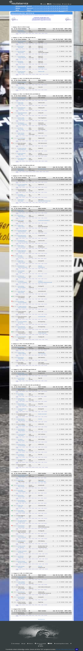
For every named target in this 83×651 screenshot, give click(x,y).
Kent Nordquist (21, 500)
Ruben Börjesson (21, 541)
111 (17, 556)
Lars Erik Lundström (22, 321)
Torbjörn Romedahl (22, 405)
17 (17, 56)
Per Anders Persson (22, 520)
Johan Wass (20, 449)
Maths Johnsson (21, 420)
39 (17, 153)
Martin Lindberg (21, 425)
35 (17, 551)
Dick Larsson (20, 495)
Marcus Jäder (21, 129)
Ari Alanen (20, 439)
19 (17, 133)
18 (17, 46)
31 (17, 87)
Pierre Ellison (21, 159)
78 (17, 240)
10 (17, 61)
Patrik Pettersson (21, 107)
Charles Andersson (22, 409)
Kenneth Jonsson (21, 71)
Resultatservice (41, 619)
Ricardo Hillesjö (21, 597)
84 (17, 210)
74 (17, 434)
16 (17, 169)
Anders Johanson (21, 153)
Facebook (44, 4)
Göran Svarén (21, 292)
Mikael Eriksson (21, 444)
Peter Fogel (20, 114)
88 (17, 561)
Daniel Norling (21, 527)
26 (17, 51)
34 (17, 276)
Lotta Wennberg (21, 583)
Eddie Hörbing (21, 398)
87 (17, 429)
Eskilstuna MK (41, 71)
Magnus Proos (21, 379)
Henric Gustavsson (22, 537)
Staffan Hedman (21, 450)
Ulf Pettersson (21, 276)
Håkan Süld (20, 505)
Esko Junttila (20, 358)
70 (17, 245)
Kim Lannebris (21, 134)
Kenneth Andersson (22, 230)
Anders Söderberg (22, 576)
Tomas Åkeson (21, 87)
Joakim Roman (21, 199)
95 (17, 581)
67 (17, 291)
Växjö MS (40, 266)
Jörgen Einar (20, 260)
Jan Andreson (21, 301)
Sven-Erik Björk (21, 271)
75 (17, 597)
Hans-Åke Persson (22, 235)
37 (17, 281)
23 (17, 138)
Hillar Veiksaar (21, 72)
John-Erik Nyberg (21, 287)
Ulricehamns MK (41, 316)
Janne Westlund (21, 326)
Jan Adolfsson (21, 547)
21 (17, 194)
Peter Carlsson (21, 133)
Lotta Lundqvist (21, 581)
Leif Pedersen (21, 454)
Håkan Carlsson (21, 185)
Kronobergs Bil (41, 267)
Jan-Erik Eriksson (21, 51)
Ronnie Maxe (21, 52)
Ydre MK (40, 419)
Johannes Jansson (22, 328)
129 (17, 347)
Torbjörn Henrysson (22, 551)
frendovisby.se (41, 67)
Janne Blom (20, 490)
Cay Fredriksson (21, 56)
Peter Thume (21, 245)
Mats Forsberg (21, 455)
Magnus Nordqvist (22, 82)
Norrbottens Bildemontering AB (45, 282)
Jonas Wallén (21, 510)
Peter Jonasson (21, 419)
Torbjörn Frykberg (22, 353)
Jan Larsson (20, 322)
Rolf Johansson (21, 266)
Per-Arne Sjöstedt (22, 41)
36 (17, 444)
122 (17, 495)
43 (17, 117)
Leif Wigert (20, 410)
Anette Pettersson (22, 149)
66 (17, 388)
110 (17, 520)
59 (17, 97)
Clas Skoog (20, 194)
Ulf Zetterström (21, 240)
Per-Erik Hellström (22, 501)
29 (17, 184)
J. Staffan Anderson (22, 306)
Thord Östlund (21, 525)
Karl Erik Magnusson (22, 124)
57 (17, 321)
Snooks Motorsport (42, 333)
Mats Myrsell (21, 357)
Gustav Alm (20, 517)
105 (17, 566)
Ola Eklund (20, 128)
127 (17, 485)
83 (17, 454)
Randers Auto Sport (42, 414)
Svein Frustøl (21, 220)
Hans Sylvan (20, 201)
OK (77, 649)
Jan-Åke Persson (21, 522)
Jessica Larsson (21, 496)
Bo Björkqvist (21, 109)
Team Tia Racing (41, 353)
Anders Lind (20, 557)
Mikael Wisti (20, 480)
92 (17, 536)
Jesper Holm (20, 104)
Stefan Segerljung (22, 250)
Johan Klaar (20, 47)
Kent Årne (20, 567)
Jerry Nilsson (21, 257)
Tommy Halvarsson (22, 236)
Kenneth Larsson (21, 459)
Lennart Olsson (21, 378)
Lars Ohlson (20, 393)
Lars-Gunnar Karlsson (22, 241)
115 (17, 326)
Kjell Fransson (21, 485)
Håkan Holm (20, 102)
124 (17, 398)
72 (17, 592)
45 (17, 102)
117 (17, 225)
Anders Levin (21, 169)
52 (17, 459)
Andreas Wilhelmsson (22, 374)
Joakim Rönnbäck (21, 31)
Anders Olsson (21, 352)
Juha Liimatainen (21, 98)
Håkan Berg (20, 154)
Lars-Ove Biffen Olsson (23, 475)
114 (17, 525)
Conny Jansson (21, 211)
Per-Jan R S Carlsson (22, 562)
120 (17, 510)
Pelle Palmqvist (21, 429)
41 (17, 271)
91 (17, 409)
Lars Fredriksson (21, 138)
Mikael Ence (20, 42)
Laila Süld (20, 506)
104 (17, 546)
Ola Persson (20, 552)
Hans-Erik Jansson (22, 231)
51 (17, 286)
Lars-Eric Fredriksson (22, 184)
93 (17, 500)
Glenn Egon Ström (22, 158)
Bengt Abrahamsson (22, 112)
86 (17, 235)
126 (17, 480)
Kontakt (65, 4)
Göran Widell (21, 395)
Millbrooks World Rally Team (44, 201)
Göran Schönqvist (22, 277)
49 (17, 378)
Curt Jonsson (21, 281)
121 (17, 352)
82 (17, 255)
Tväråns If (40, 281)
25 (17, 41)
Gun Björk (20, 272)
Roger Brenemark (22, 388)
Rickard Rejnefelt (21, 195)
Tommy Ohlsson (21, 262)
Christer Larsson (21, 546)
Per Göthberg (21, 347)
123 (17, 490)
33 (17, 123)
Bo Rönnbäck (21, 30)
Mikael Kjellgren (21, 430)
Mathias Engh (21, 373)
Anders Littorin (21, 226)
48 (17, 266)
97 (17, 505)
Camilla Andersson (22, 148)
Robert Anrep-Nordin (22, 267)
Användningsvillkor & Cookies (62, 643)
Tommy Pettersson (22, 57)
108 (17, 301)
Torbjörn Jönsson (21, 476)
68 (17, 373)
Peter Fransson (21, 486)
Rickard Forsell (21, 119)
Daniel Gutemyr (21, 67)
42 (17, 112)
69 (17, 215)
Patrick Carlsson (21, 561)
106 (17, 475)
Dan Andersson (21, 592)
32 (17, 158)
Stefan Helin (20, 225)
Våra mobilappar (57, 4)
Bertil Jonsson (21, 170)
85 (17, 230)
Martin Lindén (21, 117)
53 (17, 250)
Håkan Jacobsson (21, 216)
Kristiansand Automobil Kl (44, 220)
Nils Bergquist (21, 123)
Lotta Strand (20, 578)
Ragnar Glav (20, 210)
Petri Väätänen (21, 598)
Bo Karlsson (20, 215)
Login (70, 4)
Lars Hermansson (22, 445)
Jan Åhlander (21, 556)
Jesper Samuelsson (22, 307)
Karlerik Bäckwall (21, 491)
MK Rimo (40, 276)
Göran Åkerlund (21, 291)
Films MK (40, 566)
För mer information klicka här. (65, 649)
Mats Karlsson (21, 403)
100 (17, 393)
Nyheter (41, 646)
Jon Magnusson (21, 400)
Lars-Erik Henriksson (22, 282)
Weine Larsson (21, 440)
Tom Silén (20, 255)
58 (17, 336)
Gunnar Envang (21, 511)
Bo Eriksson (20, 61)
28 (17, 128)
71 (17, 439)
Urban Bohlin (21, 435)
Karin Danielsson (21, 247)
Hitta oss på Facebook (41, 643)
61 (17, 449)
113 (17, 576)
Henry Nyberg (21, 286)
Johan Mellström (21, 88)
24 (17, 107)
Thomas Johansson (22, 97)
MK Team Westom (42, 169)
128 (17, 357)
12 (17, 306)
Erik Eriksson (21, 536)
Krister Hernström (22, 336)
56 (17, 541)
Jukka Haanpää (21, 566)
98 (17, 419)
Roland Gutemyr (21, 66)
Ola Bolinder (20, 62)
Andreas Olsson (21, 252)
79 (17, 403)
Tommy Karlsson (21, 434)
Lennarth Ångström (22, 302)
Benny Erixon (21, 46)
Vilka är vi (31, 643)
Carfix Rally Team (42, 481)
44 (17, 260)
